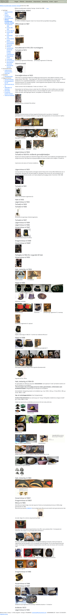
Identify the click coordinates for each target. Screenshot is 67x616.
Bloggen (16, 1)
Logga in (56, 1)
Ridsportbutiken (37, 1)
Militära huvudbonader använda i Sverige (10, 5)
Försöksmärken (10, 60)
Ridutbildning (45, 1)
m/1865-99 (28, 508)
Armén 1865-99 (10, 30)
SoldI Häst (7, 73)
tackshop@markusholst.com (39, 612)
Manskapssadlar (9, 76)
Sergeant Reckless (9, 79)
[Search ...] (65, 1)
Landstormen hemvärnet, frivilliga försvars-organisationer (10, 51)
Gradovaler (9, 59)
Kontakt (51, 1)
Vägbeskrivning (4, 614)
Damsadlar (7, 90)
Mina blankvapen (9, 18)
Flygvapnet (9, 45)
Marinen (9, 46)
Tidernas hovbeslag (9, 95)
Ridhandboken (29, 1)
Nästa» (48, 8)
